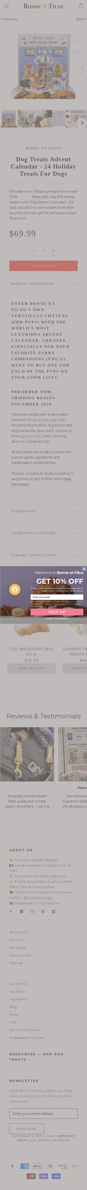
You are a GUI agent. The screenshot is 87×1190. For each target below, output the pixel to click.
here (41, 606)
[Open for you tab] (14, 589)
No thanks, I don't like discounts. (56, 619)
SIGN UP (56, 612)
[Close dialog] (84, 569)
